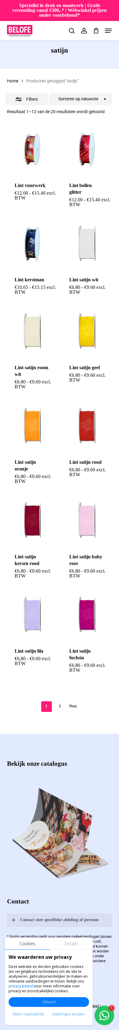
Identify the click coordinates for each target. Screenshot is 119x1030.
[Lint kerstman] (32, 244)
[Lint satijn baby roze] (87, 521)
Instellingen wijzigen (68, 1014)
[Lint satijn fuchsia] (87, 615)
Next (73, 706)
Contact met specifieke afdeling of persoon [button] (59, 919)
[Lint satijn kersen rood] (32, 521)
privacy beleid (21, 986)
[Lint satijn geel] (87, 332)
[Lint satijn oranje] (32, 426)
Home (12, 80)
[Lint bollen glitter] (87, 150)
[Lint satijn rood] (87, 426)
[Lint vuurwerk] (32, 150)
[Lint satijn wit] (87, 244)
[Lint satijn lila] (32, 615)
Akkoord (49, 1001)
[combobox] (80, 99)
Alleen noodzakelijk (28, 1014)
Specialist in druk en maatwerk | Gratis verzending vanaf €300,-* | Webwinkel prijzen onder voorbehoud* (59, 10)
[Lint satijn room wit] (32, 332)
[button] (108, 31)
